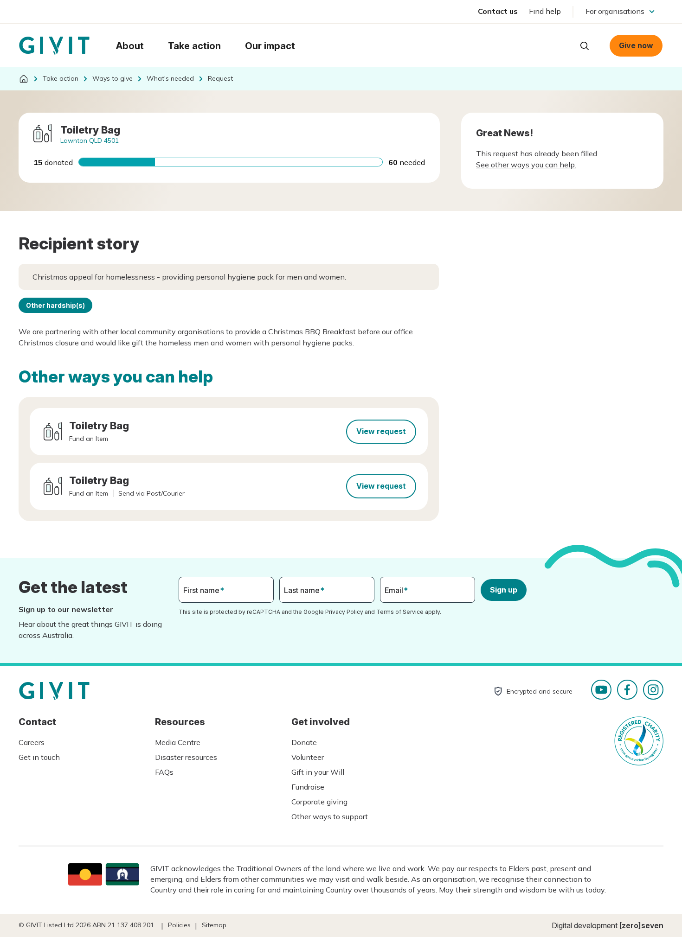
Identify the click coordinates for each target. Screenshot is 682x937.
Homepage (54, 46)
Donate (304, 742)
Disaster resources (186, 757)
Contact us (498, 11)
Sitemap (214, 925)
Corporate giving (319, 801)
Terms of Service (400, 611)
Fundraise (307, 786)
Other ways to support (329, 816)
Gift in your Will (317, 772)
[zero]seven (641, 925)
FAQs (164, 772)
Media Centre (177, 742)
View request (381, 431)
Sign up (503, 589)
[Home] (24, 79)
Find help (545, 11)
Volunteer (307, 757)
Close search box (561, 45)
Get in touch (39, 757)
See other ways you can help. (526, 164)
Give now (636, 45)
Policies (179, 925)
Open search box (584, 46)
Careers (32, 742)
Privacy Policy (344, 611)
